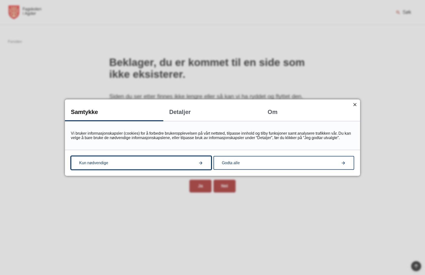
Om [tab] (272, 111)
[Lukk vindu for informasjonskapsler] (354, 104)
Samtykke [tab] (84, 111)
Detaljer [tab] (180, 111)
